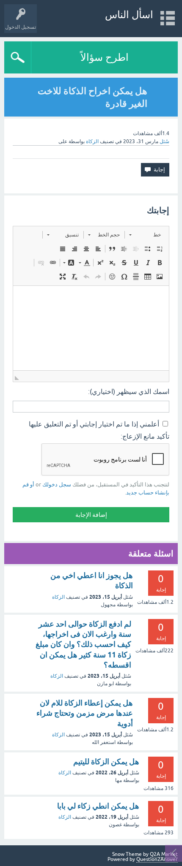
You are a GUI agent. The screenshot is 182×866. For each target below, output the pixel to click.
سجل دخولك (56, 484)
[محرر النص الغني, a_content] (91, 328)
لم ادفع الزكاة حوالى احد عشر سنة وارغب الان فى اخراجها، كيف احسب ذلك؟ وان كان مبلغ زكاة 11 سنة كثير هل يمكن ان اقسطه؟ (83, 644)
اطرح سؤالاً (104, 57)
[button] (144, 235)
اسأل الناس (129, 14)
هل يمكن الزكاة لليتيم (106, 761)
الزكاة (92, 141)
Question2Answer (157, 859)
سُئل (164, 141)
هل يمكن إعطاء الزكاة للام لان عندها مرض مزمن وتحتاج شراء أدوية (84, 713)
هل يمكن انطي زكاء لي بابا (98, 805)
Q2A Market (164, 854)
